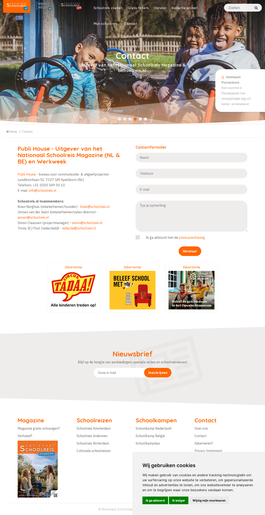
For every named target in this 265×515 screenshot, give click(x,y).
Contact (131, 24)
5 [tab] (140, 119)
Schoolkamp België (150, 436)
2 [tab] (124, 119)
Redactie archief (185, 8)
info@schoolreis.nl (42, 190)
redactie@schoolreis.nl (79, 228)
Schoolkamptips (148, 443)
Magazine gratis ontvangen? (39, 428)
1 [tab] (119, 119)
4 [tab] (135, 119)
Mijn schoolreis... (107, 24)
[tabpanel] (132, 62)
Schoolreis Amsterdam (94, 428)
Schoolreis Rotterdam (93, 443)
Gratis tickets (138, 8)
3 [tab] (129, 119)
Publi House (34, 148)
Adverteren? (204, 443)
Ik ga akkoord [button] (155, 500)
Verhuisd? (25, 436)
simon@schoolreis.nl (87, 223)
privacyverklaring (192, 237)
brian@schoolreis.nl (95, 207)
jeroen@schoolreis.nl (33, 217)
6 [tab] (145, 119)
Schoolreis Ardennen (92, 436)
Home (13, 131)
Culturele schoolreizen (94, 451)
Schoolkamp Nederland (153, 428)
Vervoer (160, 8)
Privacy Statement (208, 451)
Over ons (201, 428)
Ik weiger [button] (178, 500)
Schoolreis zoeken (108, 8)
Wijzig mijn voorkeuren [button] (209, 500)
